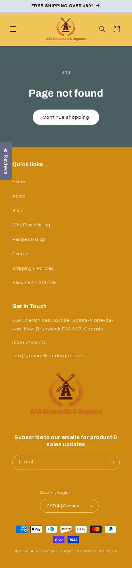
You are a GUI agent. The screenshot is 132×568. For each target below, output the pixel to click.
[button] (13, 29)
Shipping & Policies (32, 268)
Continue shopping (66, 117)
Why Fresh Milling (31, 225)
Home (18, 181)
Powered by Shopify (98, 551)
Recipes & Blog (28, 239)
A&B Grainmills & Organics (55, 551)
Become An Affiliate (34, 282)
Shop (18, 210)
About (18, 196)
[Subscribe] (112, 462)
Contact (21, 254)
